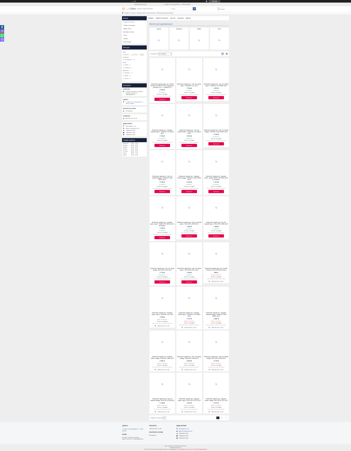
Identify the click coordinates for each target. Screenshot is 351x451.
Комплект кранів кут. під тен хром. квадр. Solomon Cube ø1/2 (189, 357)
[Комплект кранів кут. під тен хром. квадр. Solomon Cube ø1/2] (189, 342)
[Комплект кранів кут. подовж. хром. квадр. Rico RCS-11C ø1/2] (216, 384)
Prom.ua (184, 446)
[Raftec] (199, 40)
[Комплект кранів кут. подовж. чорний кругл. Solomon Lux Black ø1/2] (162, 115)
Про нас (173, 18)
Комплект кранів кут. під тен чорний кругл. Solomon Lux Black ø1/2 (189, 131)
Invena (159, 29)
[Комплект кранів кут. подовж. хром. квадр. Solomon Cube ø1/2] (162, 342)
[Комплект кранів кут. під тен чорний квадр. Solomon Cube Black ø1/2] (162, 161)
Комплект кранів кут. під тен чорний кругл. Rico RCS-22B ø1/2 (216, 223)
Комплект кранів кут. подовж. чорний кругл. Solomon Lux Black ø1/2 (162, 131)
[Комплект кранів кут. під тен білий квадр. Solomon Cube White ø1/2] (216, 115)
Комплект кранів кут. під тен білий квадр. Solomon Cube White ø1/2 (216, 131)
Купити (163, 99)
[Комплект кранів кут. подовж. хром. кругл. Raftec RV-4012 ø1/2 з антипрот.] (162, 207)
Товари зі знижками (129, 25)
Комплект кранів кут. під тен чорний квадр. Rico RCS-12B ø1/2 (162, 399)
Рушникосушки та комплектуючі (146, 13)
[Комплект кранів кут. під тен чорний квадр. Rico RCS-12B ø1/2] (162, 384)
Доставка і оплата (128, 32)
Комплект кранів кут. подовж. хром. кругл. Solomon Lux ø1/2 (162, 313)
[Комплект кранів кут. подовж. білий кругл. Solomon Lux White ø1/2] (189, 298)
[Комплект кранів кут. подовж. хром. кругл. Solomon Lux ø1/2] (162, 298)
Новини (125, 38)
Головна (150, 18)
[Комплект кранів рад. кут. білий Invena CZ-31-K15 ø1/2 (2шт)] (216, 253)
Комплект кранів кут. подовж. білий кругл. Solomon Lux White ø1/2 (189, 314)
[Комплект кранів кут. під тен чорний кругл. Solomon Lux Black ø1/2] (189, 115)
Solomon (179, 29)
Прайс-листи (127, 28)
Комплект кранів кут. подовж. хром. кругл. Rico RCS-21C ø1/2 (189, 399)
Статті (125, 35)
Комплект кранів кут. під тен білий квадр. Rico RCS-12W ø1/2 (216, 357)
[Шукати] (194, 8)
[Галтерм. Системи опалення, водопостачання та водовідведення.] (129, 8)
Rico (219, 29)
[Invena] (158, 40)
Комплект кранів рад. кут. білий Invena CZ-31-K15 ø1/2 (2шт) (216, 269)
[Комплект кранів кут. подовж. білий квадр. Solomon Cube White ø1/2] (189, 161)
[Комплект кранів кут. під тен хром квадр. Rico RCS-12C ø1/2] (162, 253)
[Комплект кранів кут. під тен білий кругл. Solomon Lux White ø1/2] (216, 69)
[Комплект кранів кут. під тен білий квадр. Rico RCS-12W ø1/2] (216, 342)
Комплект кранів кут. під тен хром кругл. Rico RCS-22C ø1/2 (189, 269)
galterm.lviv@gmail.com (132, 128)
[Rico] (219, 40)
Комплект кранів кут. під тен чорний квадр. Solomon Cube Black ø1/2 (162, 177)
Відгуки (188, 18)
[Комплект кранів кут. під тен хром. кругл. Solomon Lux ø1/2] (189, 69)
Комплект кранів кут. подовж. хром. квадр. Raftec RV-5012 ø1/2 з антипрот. (216, 177)
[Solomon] (179, 40)
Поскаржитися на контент (185, 449)
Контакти (181, 18)
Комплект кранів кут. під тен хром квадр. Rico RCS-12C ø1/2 (162, 269)
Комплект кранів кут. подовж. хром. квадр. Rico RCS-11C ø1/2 (216, 399)
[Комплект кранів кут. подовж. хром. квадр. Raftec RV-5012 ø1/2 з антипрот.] (216, 161)
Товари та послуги (130, 13)
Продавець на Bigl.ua (175, 447)
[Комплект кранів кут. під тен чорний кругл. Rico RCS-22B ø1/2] (216, 207)
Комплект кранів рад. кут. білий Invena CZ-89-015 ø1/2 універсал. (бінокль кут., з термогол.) (162, 85)
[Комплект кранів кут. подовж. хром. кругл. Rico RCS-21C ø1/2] (189, 384)
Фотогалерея (127, 42)
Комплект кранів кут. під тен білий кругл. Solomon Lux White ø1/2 (216, 85)
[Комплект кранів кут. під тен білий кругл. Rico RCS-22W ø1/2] (189, 207)
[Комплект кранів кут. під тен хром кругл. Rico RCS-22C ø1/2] (189, 253)
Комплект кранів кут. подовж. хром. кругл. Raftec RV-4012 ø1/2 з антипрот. (162, 224)
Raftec (199, 29)
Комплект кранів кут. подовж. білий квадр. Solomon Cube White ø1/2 (189, 177)
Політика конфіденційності (200, 449)
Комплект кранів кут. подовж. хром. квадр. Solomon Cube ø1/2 (162, 357)
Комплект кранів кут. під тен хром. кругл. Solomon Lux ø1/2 (189, 85)
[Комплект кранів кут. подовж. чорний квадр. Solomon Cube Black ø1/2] (216, 298)
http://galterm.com (131, 126)
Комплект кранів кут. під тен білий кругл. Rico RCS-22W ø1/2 (189, 223)
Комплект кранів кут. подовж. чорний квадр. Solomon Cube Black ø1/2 (216, 314)
